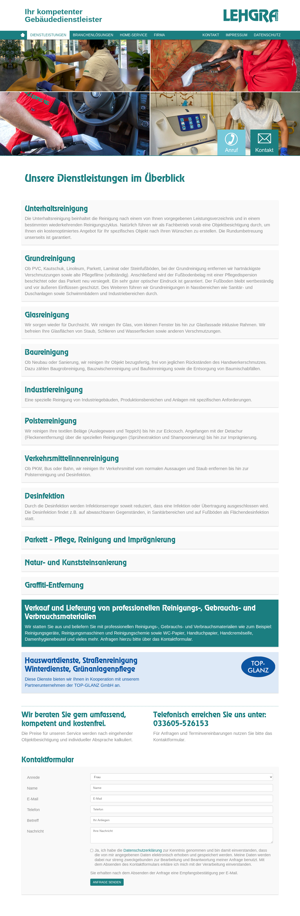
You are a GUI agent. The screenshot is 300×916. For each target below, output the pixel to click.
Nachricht (35, 831)
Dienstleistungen (48, 35)
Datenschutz (267, 35)
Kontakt (210, 35)
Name (32, 788)
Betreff (33, 820)
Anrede (33, 777)
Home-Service (133, 35)
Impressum (236, 35)
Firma (159, 35)
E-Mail (32, 799)
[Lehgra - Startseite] (22, 35)
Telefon (33, 810)
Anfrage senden (107, 882)
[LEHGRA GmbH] (251, 16)
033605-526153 (181, 724)
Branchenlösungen (93, 35)
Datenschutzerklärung (142, 850)
